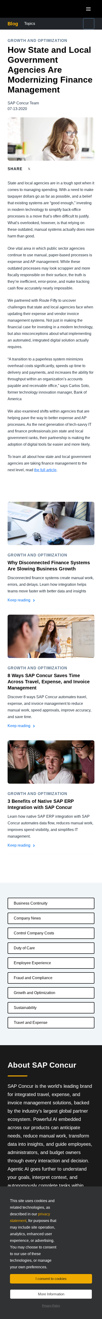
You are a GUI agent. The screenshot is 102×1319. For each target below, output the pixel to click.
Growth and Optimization (34, 993)
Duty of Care (24, 948)
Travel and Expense (30, 1023)
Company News (27, 918)
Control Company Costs (34, 933)
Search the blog (77, 23)
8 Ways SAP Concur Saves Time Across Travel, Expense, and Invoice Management (49, 681)
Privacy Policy (51, 1305)
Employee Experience (32, 963)
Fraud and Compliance (33, 978)
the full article (45, 470)
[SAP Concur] (29, 9)
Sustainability (25, 1008)
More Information (51, 1294)
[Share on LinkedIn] (47, 169)
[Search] (88, 23)
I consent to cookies (51, 1279)
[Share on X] (30, 169)
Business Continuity (30, 903)
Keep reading (19, 600)
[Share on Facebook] (38, 169)
